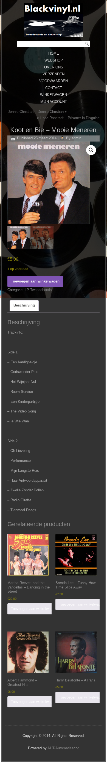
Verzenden (53, 74)
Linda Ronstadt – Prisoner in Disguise (70, 118)
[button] (91, 150)
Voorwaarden (53, 81)
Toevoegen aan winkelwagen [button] (33, 609)
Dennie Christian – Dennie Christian (35, 112)
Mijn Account (53, 102)
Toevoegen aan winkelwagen (35, 281)
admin (76, 138)
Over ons (53, 67)
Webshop (53, 60)
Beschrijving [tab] (24, 305)
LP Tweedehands (38, 290)
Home (53, 53)
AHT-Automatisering (63, 748)
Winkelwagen (53, 95)
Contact (53, 88)
